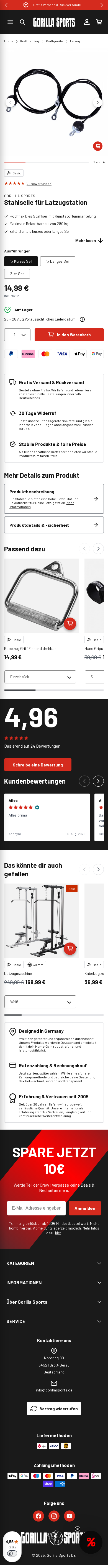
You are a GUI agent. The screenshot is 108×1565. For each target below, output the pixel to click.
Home (8, 41)
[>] (102, 5)
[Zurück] (84, 548)
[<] (6, 5)
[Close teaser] (77, 1529)
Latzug (75, 41)
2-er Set (17, 273)
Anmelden (84, 1208)
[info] (82, 319)
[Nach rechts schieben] (97, 102)
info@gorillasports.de (54, 1390)
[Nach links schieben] (10, 102)
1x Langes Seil (58, 261)
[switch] (12, 1553)
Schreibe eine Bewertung (38, 764)
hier (58, 1232)
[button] (22, 22)
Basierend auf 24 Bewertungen (32, 745)
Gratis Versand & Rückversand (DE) (59, 5)
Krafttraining (29, 41)
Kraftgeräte (54, 41)
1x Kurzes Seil (21, 261)
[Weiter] (98, 548)
